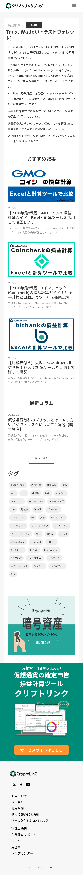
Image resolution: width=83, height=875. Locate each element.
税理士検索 (19, 828)
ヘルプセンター (22, 853)
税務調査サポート (23, 834)
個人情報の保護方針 (25, 815)
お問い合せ (19, 796)
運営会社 (17, 802)
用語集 (16, 847)
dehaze (74, 5)
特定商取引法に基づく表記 (29, 821)
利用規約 (17, 808)
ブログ (16, 840)
